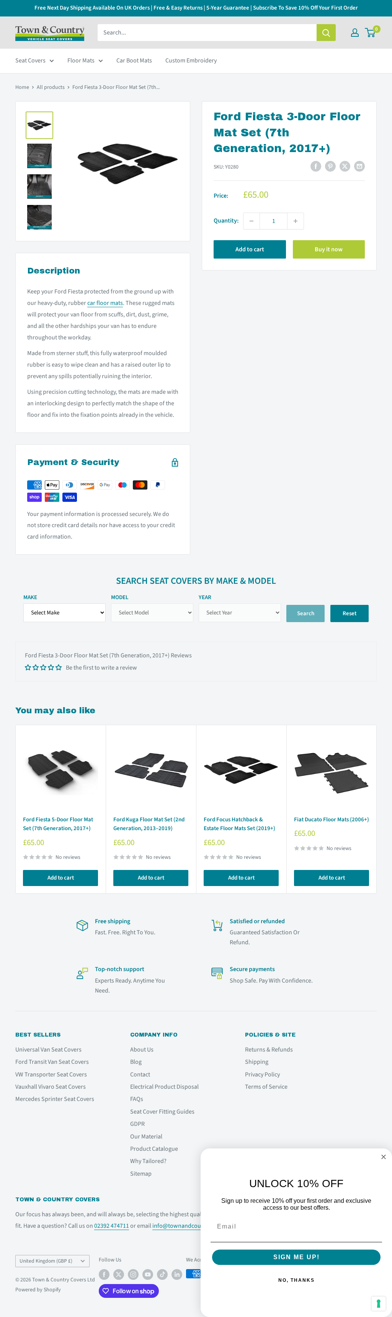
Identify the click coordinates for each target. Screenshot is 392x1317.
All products (51, 87)
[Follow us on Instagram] (133, 1274)
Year (205, 597)
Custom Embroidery (191, 60)
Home (22, 87)
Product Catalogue (154, 1149)
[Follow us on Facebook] (104, 1274)
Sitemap (141, 1174)
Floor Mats (81, 60)
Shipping (256, 1062)
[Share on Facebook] (315, 166)
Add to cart (249, 249)
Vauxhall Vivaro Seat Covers (50, 1087)
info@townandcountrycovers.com (196, 1226)
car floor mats (105, 303)
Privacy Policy (262, 1074)
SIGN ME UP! (296, 1257)
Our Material (146, 1136)
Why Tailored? (148, 1161)
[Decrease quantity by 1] (251, 221)
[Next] (377, 809)
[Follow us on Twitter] (118, 1274)
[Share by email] (359, 166)
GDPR (137, 1124)
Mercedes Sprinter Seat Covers (54, 1099)
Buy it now (329, 249)
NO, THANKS (296, 1280)
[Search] (326, 32)
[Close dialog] (383, 1156)
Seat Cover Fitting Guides (162, 1111)
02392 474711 (111, 1226)
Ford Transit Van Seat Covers (52, 1062)
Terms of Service (266, 1087)
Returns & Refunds (269, 1049)
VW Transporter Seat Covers (51, 1074)
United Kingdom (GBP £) (46, 1261)
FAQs (136, 1099)
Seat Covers (30, 60)
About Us (142, 1049)
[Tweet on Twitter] (345, 166)
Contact (140, 1074)
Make (30, 597)
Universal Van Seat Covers (48, 1049)
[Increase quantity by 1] (295, 221)
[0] (370, 32)
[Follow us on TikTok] (162, 1274)
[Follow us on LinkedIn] (177, 1274)
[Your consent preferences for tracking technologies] (378, 1303)
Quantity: (226, 220)
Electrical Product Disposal (164, 1087)
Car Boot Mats (134, 60)
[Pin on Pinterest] (330, 166)
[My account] (355, 32)
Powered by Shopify (38, 1290)
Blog (136, 1062)
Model (120, 597)
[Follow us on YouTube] (147, 1274)
